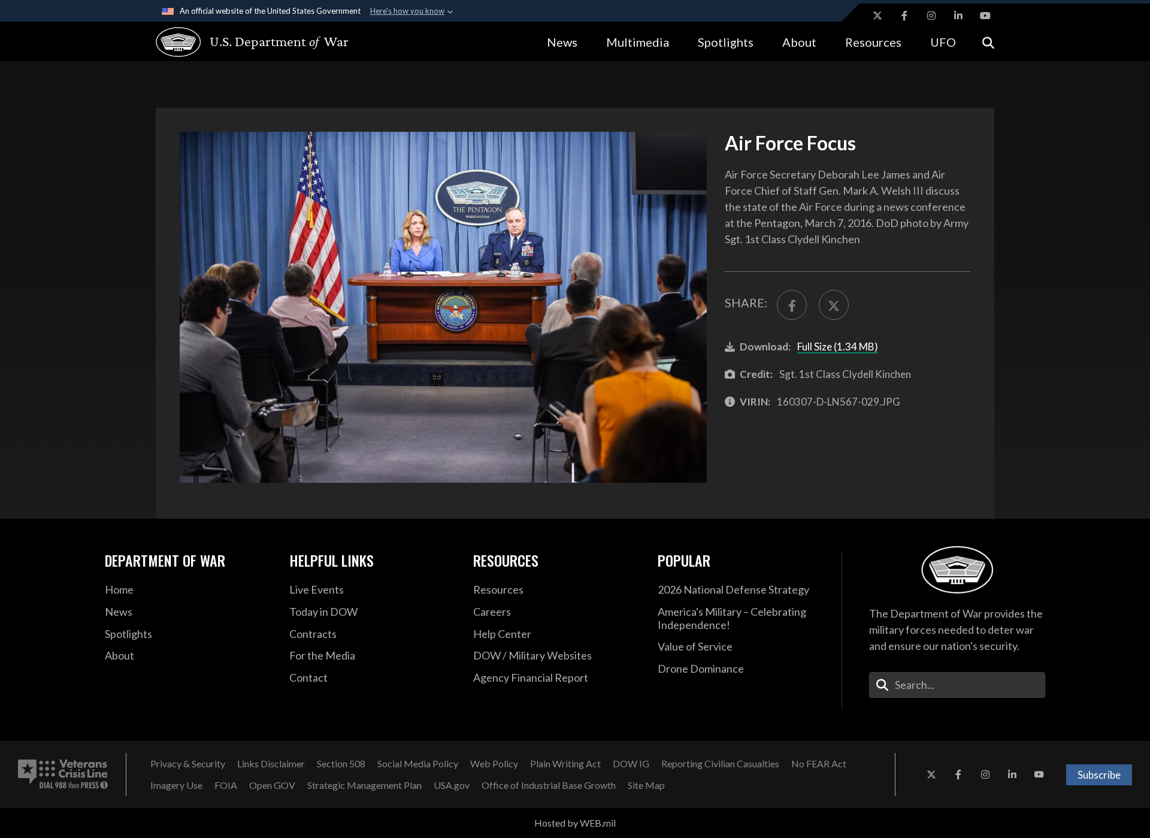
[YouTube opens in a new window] (985, 16)
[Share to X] (834, 305)
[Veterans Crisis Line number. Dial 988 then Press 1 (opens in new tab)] (63, 774)
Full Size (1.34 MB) (837, 346)
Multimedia (637, 42)
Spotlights (725, 42)
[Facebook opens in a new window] (904, 16)
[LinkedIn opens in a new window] (958, 16)
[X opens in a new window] (877, 16)
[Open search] (988, 41)
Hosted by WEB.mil (575, 822)
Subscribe (1099, 775)
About (799, 42)
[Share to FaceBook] (792, 305)
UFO (943, 42)
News (562, 42)
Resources (873, 42)
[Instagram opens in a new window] (931, 16)
